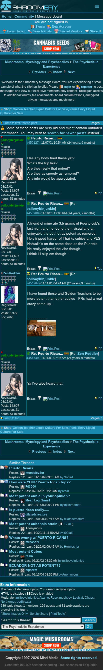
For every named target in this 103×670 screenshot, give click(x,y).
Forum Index (16, 31)
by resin (63, 491)
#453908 (32, 213)
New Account (61, 26)
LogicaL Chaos (83, 597)
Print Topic (57, 613)
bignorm (31, 570)
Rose (54, 597)
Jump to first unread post (20, 123)
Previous (38, 72)
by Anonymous (68, 574)
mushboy (65, 597)
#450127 (32, 142)
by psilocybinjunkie (71, 560)
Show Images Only (15, 613)
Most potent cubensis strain (33, 524)
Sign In (40, 26)
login (67, 87)
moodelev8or (35, 472)
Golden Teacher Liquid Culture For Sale (40, 109)
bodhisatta (24, 601)
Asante (44, 597)
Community (24, 16)
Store (94, 31)
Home (7, 16)
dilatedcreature (36, 514)
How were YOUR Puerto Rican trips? (40, 482)
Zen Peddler (88, 353)
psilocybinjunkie (40, 209)
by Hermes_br (69, 546)
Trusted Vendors (70, 31)
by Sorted (66, 477)
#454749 (32, 357)
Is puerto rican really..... (29, 510)
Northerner (8, 601)
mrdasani (32, 542)
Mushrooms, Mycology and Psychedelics (37, 62)
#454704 (32, 283)
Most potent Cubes (25, 551)
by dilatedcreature (72, 519)
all (70, 524)
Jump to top (12, 418)
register (86, 87)
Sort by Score (39, 613)
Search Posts (42, 31)
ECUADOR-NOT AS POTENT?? (35, 565)
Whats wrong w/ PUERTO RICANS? (38, 538)
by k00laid (67, 532)
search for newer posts (66, 133)
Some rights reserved (78, 658)
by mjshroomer (70, 504)
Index (57, 72)
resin (29, 556)
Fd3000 (31, 486)
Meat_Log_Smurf (38, 500)
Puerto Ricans (21, 468)
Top (99, 193)
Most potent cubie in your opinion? (39, 496)
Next (70, 72)
